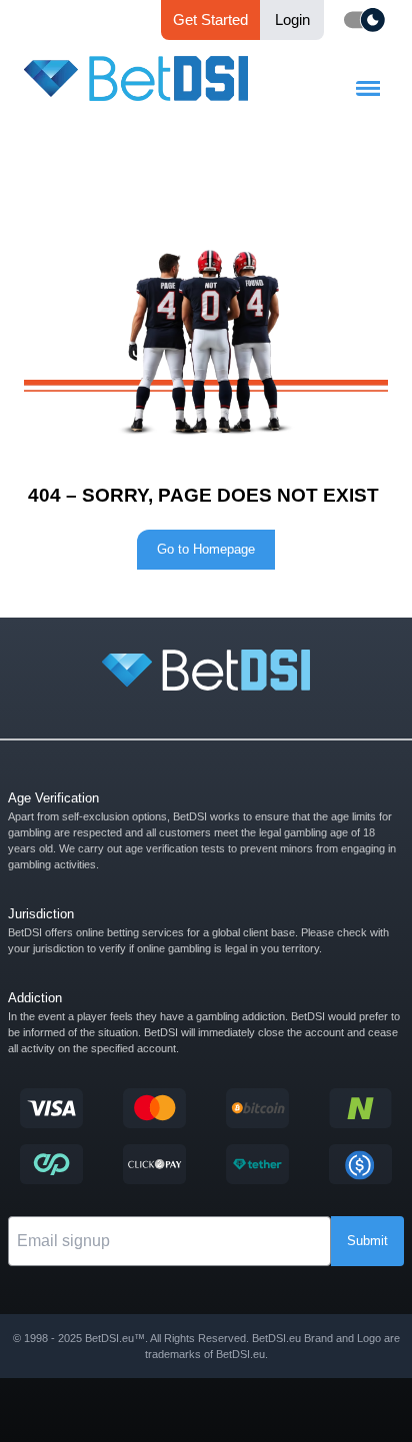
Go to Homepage (206, 549)
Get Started (210, 19)
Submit (367, 1240)
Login (292, 19)
